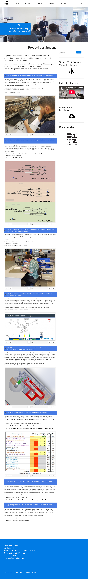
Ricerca (39, 3)
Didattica (51, 3)
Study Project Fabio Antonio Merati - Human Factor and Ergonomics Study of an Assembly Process (28, 428)
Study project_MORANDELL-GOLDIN (13, 158)
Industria (63, 3)
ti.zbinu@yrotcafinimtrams (14, 558)
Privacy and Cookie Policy (13, 572)
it (82, 3)
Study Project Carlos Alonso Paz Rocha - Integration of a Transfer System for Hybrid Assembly (27, 499)
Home (18, 3)
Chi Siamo (28, 3)
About (34, 572)
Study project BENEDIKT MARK (12, 92)
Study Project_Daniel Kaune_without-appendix (15, 245)
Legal (27, 572)
